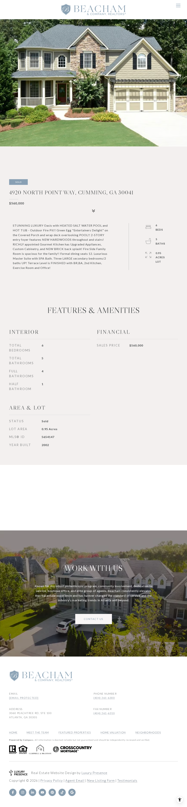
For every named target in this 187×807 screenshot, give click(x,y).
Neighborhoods (148, 732)
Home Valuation (113, 732)
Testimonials (127, 780)
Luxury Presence (94, 773)
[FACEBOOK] (12, 792)
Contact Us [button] (93, 618)
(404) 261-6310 (104, 713)
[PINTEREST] (52, 792)
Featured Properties (75, 732)
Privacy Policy (51, 780)
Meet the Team (38, 732)
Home (13, 732)
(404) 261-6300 (104, 697)
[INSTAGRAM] (22, 792)
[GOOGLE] (72, 792)
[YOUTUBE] (42, 792)
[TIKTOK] (62, 792)
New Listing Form (101, 780)
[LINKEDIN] (32, 792)
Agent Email (75, 780)
